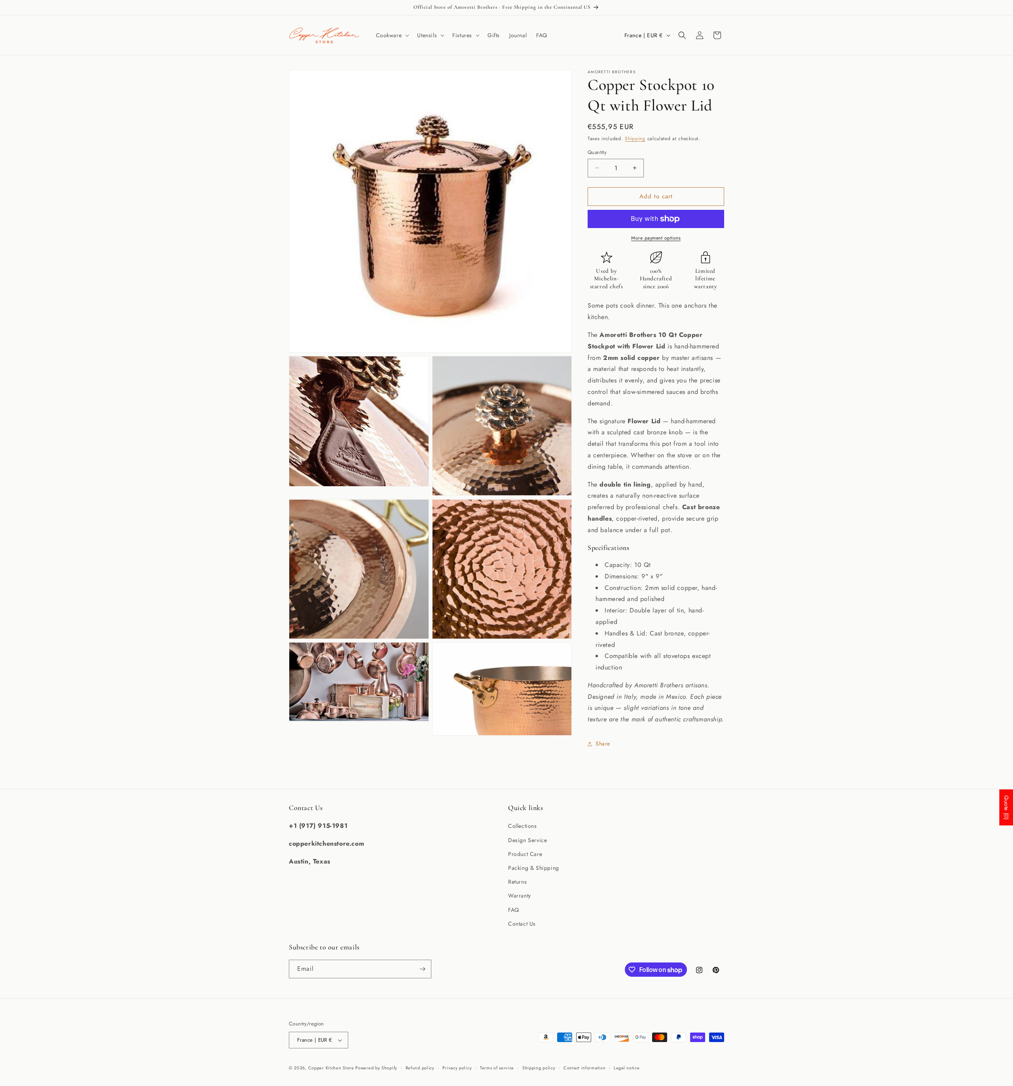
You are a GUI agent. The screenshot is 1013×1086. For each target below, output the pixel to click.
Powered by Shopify (376, 1068)
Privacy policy (457, 1068)
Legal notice (626, 1068)
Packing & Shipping (533, 868)
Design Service (527, 840)
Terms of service (497, 1068)
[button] (392, 35)
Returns (517, 882)
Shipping (635, 138)
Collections (522, 826)
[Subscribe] (422, 969)
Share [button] (603, 743)
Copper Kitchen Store (332, 1068)
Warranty (519, 896)
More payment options (656, 238)
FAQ (513, 910)
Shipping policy (539, 1068)
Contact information (584, 1068)
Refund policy (420, 1068)
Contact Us (522, 924)
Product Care (525, 854)
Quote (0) (1006, 807)
